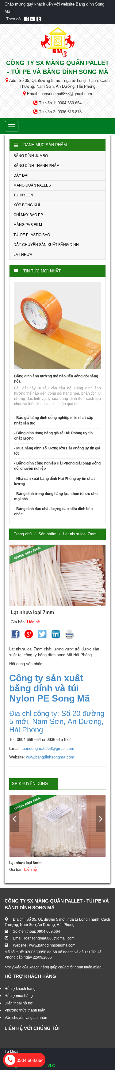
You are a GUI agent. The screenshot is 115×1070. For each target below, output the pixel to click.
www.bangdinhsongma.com (50, 757)
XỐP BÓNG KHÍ (26, 205)
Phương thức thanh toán (25, 1010)
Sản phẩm (47, 534)
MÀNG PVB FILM (27, 225)
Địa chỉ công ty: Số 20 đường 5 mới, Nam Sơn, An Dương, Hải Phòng (56, 721)
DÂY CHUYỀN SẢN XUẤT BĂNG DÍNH (46, 245)
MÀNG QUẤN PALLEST (33, 185)
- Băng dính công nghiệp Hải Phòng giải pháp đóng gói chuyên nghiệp (57, 466)
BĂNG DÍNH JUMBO (30, 156)
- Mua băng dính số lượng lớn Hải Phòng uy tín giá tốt (57, 451)
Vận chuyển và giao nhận (26, 1018)
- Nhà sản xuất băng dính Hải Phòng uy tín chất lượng (54, 481)
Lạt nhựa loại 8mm (25, 863)
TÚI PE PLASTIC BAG (31, 235)
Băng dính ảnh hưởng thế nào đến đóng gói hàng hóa (56, 379)
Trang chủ (23, 534)
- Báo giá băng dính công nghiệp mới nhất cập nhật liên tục (53, 420)
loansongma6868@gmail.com (48, 748)
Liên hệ (33, 622)
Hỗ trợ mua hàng (19, 996)
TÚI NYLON (23, 195)
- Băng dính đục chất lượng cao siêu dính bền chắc (53, 511)
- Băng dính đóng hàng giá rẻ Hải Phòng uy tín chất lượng (53, 435)
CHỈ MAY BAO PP (28, 215)
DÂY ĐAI (20, 175)
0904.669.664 (29, 1060)
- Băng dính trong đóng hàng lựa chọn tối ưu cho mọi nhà (56, 496)
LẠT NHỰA (22, 254)
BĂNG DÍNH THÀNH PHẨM (36, 165)
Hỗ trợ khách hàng (20, 989)
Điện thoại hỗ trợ (19, 1003)
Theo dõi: (14, 19)
